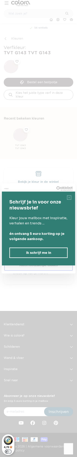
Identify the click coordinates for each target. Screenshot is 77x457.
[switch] (8, 452)
